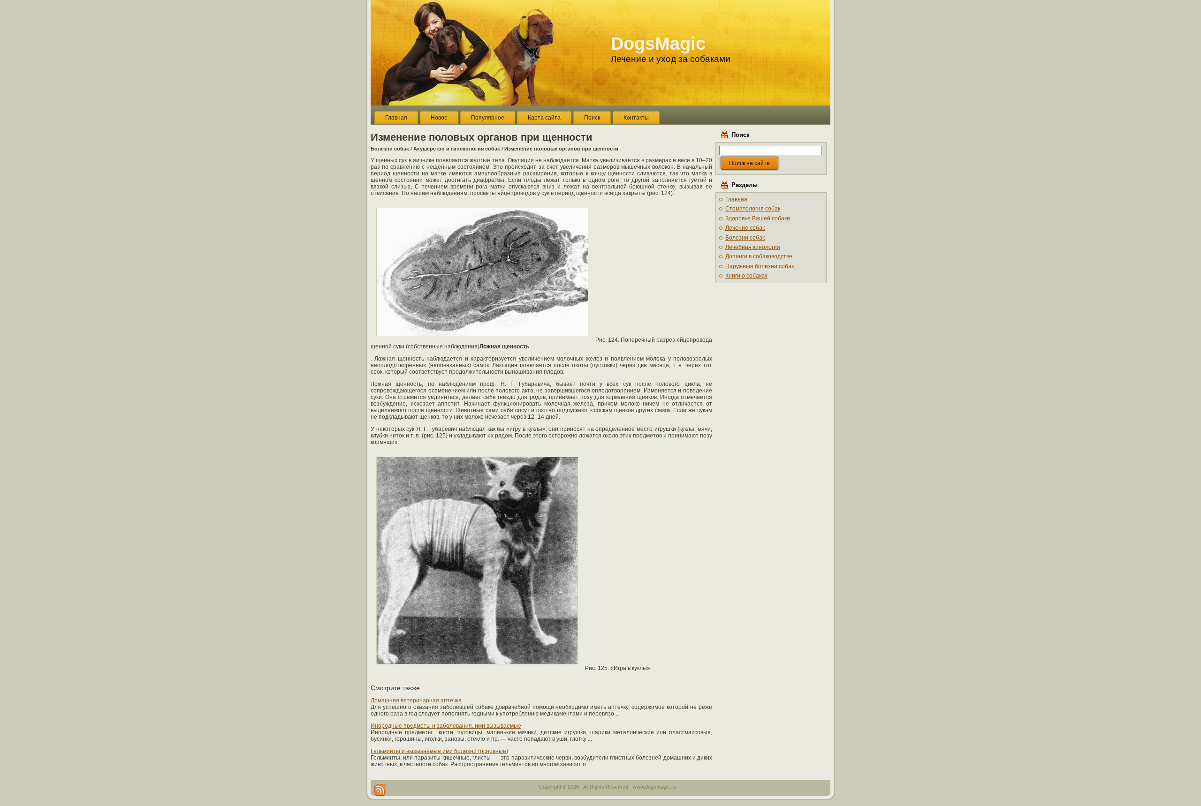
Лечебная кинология (752, 247)
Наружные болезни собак (759, 266)
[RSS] (380, 790)
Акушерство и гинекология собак (456, 148)
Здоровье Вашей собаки (757, 218)
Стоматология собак (752, 208)
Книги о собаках (746, 275)
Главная (736, 199)
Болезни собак (390, 148)
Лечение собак (745, 228)
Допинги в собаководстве (758, 256)
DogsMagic (658, 43)
